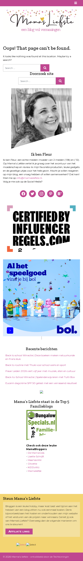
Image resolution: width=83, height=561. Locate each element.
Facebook (5, 3)
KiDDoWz (33, 467)
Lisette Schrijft (36, 456)
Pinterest (10, 3)
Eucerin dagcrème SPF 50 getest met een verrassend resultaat (41, 383)
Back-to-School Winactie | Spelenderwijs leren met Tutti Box (40, 377)
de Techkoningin (59, 556)
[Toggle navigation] (76, 3)
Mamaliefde (34, 470)
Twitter (20, 3)
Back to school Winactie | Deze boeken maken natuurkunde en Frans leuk (40, 357)
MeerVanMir (35, 460)
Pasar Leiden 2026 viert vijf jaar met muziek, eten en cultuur (40, 371)
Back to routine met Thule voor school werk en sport (35, 364)
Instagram (15, 3)
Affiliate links (19, 531)
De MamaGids (36, 452)
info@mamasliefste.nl (29, 177)
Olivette (32, 463)
